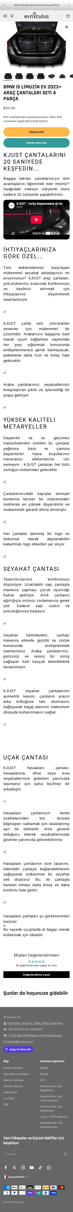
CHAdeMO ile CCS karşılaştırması (51, 1124)
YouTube (8, 1098)
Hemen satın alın (36, 142)
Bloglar (44, 1068)
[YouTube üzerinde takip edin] (31, 1167)
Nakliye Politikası (13, 1080)
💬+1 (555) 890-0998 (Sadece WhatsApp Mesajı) (32, 1035)
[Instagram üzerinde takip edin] (23, 1167)
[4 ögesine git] (40, 76)
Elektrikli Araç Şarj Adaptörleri (51, 1088)
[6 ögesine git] (62, 76)
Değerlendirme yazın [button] (36, 974)
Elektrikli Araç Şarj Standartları (51, 1108)
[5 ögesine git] (51, 76)
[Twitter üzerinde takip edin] (14, 1167)
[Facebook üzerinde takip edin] (5, 1167)
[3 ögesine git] (30, 76)
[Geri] (4, 5)
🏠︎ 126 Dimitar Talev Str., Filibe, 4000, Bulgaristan (33, 1023)
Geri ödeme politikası (16, 1074)
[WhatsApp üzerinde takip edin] (49, 1167)
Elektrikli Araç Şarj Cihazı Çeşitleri (51, 1098)
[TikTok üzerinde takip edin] (40, 1167)
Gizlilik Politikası (13, 1068)
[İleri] (69, 5)
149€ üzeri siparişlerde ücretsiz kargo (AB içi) (36, 5)
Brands (44, 1074)
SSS (42, 1080)
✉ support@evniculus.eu (18, 1041)
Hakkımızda (10, 1092)
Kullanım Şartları (13, 1086)
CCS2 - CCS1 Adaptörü (54, 1116)
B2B (5, 1104)
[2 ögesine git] (19, 76)
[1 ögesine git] (8, 76)
